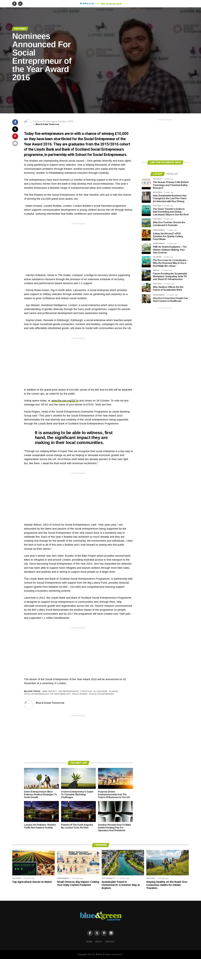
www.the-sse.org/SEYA (65, 400)
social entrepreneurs (102, 694)
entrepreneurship (69, 691)
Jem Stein (87, 691)
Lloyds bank (100, 691)
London (114, 691)
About (98, 941)
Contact (110, 941)
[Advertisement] (78, 245)
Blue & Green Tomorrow (47, 124)
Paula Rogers (80, 694)
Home (89, 941)
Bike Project (50, 691)
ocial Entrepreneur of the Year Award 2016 (47, 694)
